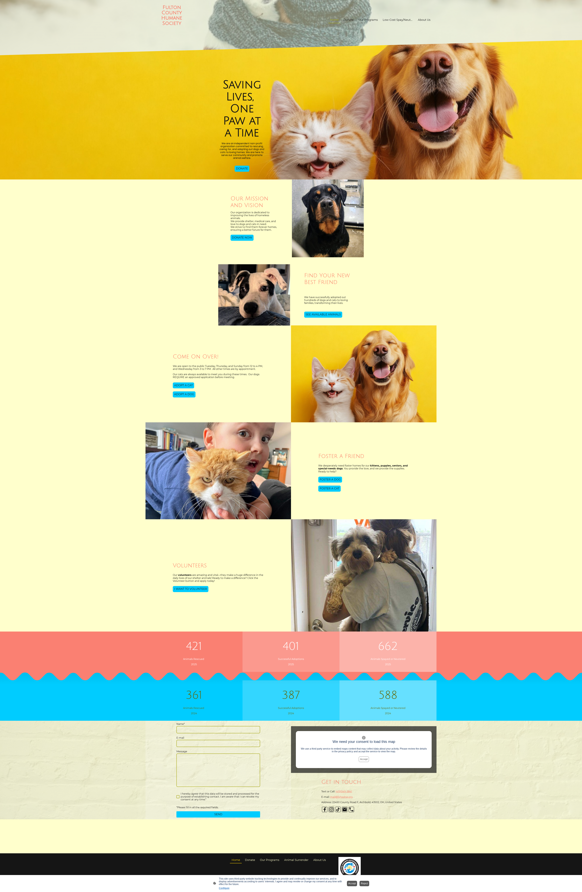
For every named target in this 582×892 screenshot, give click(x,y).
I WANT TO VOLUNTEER (190, 589)
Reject (364, 883)
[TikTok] (338, 809)
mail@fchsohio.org (341, 797)
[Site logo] (172, 37)
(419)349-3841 (344, 791)
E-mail (180, 737)
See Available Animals (323, 314)
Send (218, 814)
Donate (242, 168)
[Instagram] (331, 809)
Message (181, 751)
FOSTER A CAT (329, 488)
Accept (364, 759)
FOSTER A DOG (330, 479)
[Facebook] (324, 809)
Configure (224, 888)
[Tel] (351, 809)
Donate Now (242, 237)
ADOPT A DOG (184, 394)
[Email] (344, 809)
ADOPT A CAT (183, 385)
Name (180, 724)
